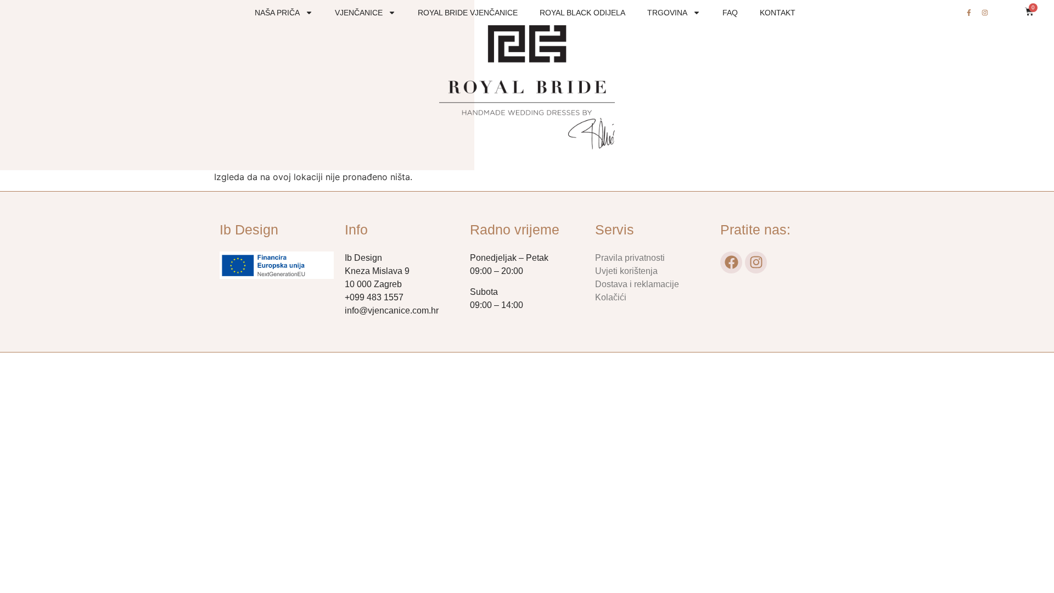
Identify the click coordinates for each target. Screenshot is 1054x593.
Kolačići (610, 297)
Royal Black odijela (582, 12)
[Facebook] (731, 262)
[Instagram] (984, 12)
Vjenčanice (359, 12)
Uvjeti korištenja (626, 271)
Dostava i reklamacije (637, 284)
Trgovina (667, 12)
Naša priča (277, 12)
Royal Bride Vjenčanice (468, 12)
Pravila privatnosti (630, 257)
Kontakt (777, 12)
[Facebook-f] (968, 12)
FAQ (730, 12)
